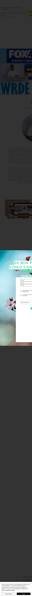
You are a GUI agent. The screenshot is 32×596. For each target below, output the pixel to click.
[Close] (30, 584)
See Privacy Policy (10, 590)
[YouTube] (16, 270)
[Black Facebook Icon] (15, 270)
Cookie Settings (8, 594)
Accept (23, 594)
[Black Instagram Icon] (18, 270)
